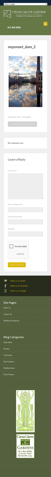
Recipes (7, 349)
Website (11, 229)
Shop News (8, 342)
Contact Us (8, 314)
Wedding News (9, 368)
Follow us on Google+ (18, 291)
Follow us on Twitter (17, 281)
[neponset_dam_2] (25, 81)
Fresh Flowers (9, 375)
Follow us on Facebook (19, 286)
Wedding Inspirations (11, 321)
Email (15, 217)
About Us (7, 308)
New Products (9, 362)
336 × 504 (21, 117)
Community (8, 355)
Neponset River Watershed (22, 124)
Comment (12, 171)
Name (15, 204)
